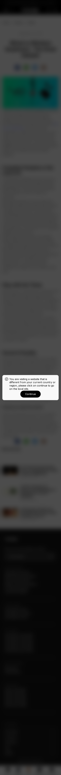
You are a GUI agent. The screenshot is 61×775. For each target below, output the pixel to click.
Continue (30, 394)
